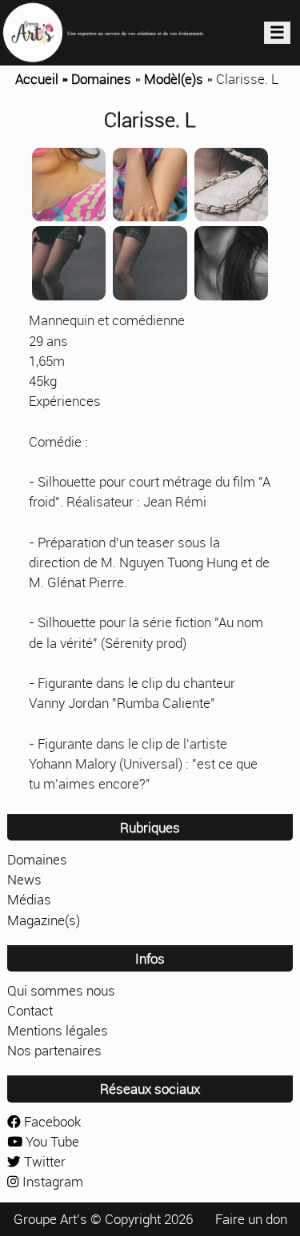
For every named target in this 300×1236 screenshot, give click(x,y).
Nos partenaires (54, 1050)
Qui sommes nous (61, 990)
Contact (30, 1010)
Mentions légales (57, 1030)
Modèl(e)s (173, 79)
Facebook (51, 1121)
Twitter (43, 1161)
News (24, 879)
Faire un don (251, 1219)
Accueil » (43, 79)
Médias (29, 899)
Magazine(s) (43, 920)
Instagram (51, 1181)
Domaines (101, 79)
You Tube (50, 1141)
